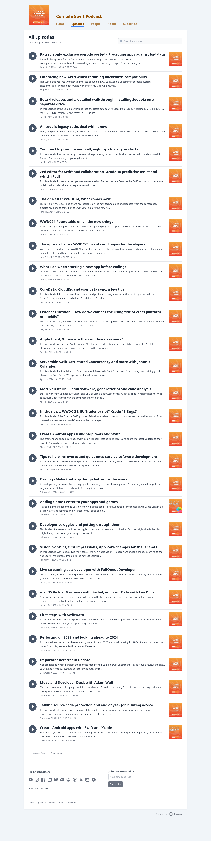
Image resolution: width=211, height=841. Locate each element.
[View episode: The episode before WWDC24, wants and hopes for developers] (175, 249)
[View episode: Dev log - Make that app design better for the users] (175, 484)
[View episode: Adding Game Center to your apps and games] (175, 506)
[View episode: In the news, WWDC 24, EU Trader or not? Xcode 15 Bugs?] (175, 416)
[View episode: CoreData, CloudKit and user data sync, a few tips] (175, 294)
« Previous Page (38, 753)
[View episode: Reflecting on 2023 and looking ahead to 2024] (175, 642)
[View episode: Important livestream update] (175, 664)
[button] (33, 56)
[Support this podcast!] (94, 780)
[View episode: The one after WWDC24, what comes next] (175, 203)
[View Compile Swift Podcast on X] (81, 780)
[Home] (39, 15)
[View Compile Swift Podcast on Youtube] (31, 780)
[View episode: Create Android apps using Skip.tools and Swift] (175, 439)
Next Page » (56, 753)
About (112, 23)
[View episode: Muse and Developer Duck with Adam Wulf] (175, 687)
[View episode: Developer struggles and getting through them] (175, 529)
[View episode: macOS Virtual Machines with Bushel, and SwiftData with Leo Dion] (175, 597)
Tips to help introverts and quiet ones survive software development (98, 456)
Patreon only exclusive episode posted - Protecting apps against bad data (102, 54)
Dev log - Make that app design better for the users (83, 479)
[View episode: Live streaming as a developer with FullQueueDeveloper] (175, 574)
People (96, 23)
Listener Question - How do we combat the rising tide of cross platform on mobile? (100, 314)
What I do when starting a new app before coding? (83, 266)
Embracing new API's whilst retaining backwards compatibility (93, 76)
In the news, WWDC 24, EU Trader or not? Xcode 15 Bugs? (88, 411)
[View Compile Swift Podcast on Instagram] (37, 780)
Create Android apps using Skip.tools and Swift (80, 434)
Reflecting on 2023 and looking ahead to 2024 (79, 637)
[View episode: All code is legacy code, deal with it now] (175, 131)
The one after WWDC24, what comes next (75, 199)
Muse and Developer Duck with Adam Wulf (76, 682)
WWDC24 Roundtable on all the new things (76, 221)
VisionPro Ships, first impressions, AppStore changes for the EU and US (100, 547)
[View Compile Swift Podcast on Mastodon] (68, 780)
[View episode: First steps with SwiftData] (175, 619)
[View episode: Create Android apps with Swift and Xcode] (175, 732)
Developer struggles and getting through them (80, 524)
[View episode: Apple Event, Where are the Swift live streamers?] (175, 344)
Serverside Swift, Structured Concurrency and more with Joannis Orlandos (95, 364)
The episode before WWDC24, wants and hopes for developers (92, 244)
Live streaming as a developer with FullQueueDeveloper (88, 569)
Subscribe (130, 23)
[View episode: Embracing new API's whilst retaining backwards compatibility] (175, 81)
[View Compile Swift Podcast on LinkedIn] (50, 780)
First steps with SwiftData (62, 614)
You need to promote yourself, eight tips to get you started (90, 149)
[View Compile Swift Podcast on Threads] (75, 780)
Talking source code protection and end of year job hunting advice (96, 705)
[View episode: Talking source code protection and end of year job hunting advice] (175, 710)
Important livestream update (65, 659)
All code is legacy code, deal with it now (73, 126)
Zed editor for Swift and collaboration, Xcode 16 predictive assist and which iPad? (98, 174)
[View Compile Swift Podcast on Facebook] (43, 780)
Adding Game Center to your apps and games (79, 501)
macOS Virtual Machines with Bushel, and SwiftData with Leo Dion (97, 592)
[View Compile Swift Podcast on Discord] (62, 780)
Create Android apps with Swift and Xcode (76, 727)
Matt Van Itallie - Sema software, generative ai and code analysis (95, 388)
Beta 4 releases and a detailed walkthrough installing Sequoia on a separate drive (97, 101)
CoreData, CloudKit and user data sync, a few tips (82, 289)
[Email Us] (87, 780)
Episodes (77, 23)
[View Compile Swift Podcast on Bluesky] (56, 780)
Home (60, 23)
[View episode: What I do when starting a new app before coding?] (175, 271)
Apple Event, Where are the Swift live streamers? (81, 339)
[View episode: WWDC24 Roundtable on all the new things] (175, 226)
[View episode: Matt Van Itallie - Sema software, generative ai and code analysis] (175, 393)
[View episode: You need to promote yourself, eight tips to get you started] (175, 154)
